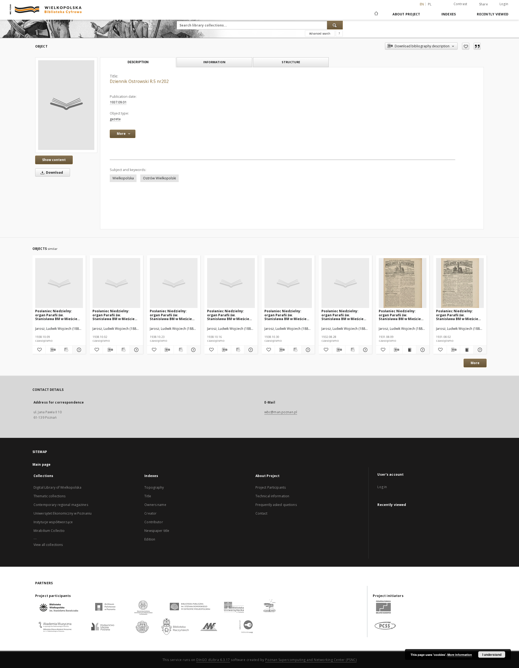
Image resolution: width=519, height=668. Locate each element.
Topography (154, 487)
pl (430, 4)
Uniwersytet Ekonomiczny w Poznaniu (63, 513)
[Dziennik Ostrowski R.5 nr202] (66, 105)
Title (147, 496)
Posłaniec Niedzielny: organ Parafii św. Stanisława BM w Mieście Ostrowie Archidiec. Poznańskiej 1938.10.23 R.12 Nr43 (173, 315)
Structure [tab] (291, 62)
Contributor (153, 522)
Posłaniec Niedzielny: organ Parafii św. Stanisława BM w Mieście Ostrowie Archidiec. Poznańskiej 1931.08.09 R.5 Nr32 (401, 315)
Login (504, 4)
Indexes (448, 14)
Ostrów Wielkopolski (159, 178)
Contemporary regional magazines (61, 504)
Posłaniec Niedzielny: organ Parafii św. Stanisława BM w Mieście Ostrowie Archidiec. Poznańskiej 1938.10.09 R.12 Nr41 (58, 315)
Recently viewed (492, 14)
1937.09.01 (118, 102)
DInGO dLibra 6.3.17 (213, 659)
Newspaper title (156, 530)
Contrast (460, 4)
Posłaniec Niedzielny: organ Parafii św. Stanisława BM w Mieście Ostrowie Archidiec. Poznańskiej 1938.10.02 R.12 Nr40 (115, 315)
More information (459, 655)
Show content (54, 159)
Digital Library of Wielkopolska (57, 487)
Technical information (272, 496)
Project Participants (270, 487)
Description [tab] (138, 62)
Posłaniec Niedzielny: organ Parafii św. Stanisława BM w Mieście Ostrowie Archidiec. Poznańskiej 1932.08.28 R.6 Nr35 (344, 315)
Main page (41, 464)
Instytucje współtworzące (53, 522)
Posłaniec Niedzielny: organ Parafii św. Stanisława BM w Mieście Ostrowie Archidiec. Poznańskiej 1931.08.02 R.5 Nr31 (458, 315)
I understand (491, 654)
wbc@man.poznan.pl (280, 412)
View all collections (48, 544)
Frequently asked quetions (276, 504)
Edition (149, 539)
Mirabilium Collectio (49, 530)
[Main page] (376, 14)
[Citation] (477, 46)
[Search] (335, 25)
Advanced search (319, 33)
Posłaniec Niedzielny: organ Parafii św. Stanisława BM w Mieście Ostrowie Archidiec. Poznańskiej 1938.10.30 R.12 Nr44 (287, 315)
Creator (150, 513)
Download (54, 172)
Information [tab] (214, 62)
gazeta (115, 119)
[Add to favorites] (465, 46)
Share (483, 4)
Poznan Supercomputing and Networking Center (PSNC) (311, 659)
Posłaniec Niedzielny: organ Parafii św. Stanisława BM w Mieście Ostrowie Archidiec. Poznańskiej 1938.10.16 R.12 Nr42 (230, 315)
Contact (261, 513)
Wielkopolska (123, 178)
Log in (382, 487)
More (475, 363)
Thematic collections (49, 496)
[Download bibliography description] (52, 349)
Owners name (155, 504)
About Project (406, 14)
